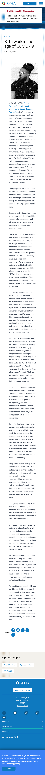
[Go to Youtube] (4, 717)
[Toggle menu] (41, 3)
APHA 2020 (8, 671)
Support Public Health (22, 690)
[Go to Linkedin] (27, 630)
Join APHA (30, 3)
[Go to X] (23, 630)
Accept (8, 768)
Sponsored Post (26, 665)
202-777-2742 (22, 706)
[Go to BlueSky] (18, 630)
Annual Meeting (9, 665)
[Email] (13, 635)
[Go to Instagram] (26, 713)
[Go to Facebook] (13, 630)
